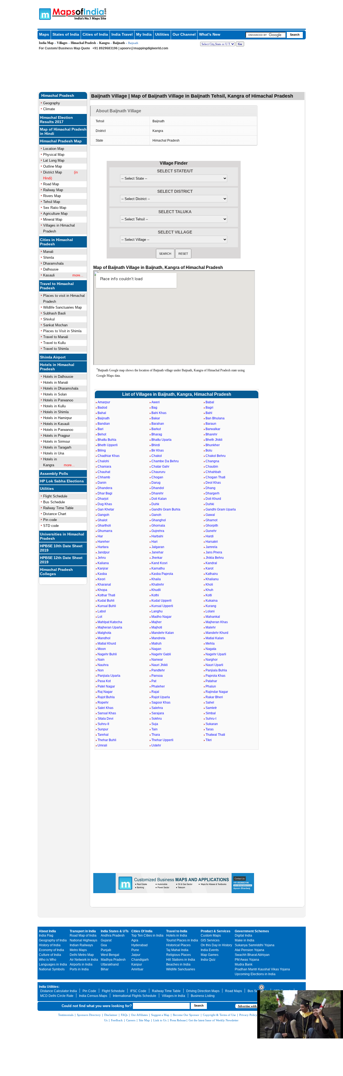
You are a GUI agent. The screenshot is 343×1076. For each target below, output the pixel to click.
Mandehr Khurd (217, 633)
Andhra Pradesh (113, 935)
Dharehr (157, 493)
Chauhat (104, 472)
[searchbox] (265, 35)
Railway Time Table (58, 508)
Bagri (209, 407)
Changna (212, 461)
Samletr (211, 708)
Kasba (102, 574)
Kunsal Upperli (162, 606)
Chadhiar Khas (109, 456)
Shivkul (49, 319)
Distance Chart (54, 514)
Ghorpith (212, 525)
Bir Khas (157, 450)
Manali (48, 252)
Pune (135, 950)
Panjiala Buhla (216, 670)
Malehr (211, 627)
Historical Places (178, 945)
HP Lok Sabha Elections (62, 481)
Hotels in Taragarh (57, 447)
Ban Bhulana (215, 418)
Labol (102, 611)
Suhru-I (211, 718)
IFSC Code (138, 991)
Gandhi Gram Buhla (165, 509)
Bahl (209, 413)
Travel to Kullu (54, 343)
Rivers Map (52, 196)
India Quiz (208, 960)
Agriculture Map (55, 214)
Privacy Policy (248, 1014)
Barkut (156, 429)
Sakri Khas (105, 708)
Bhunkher (213, 445)
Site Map (144, 1020)
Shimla (48, 258)
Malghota (104, 633)
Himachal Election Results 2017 (56, 119)
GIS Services (210, 940)
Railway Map (53, 190)
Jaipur (135, 955)
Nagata (211, 649)
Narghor (212, 659)
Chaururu (158, 472)
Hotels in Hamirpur (57, 418)
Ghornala (158, 525)
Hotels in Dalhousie (58, 377)
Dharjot (103, 499)
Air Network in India (84, 960)
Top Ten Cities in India (147, 935)
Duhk (155, 504)
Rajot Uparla (160, 697)
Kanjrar (103, 568)
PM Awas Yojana (247, 960)
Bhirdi (155, 445)
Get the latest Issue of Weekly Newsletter (213, 1020)
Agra (134, 940)
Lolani (210, 611)
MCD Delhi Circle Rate (56, 996)
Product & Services (215, 931)
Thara (155, 735)
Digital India (243, 935)
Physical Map (53, 155)
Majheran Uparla (110, 627)
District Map (52, 172)
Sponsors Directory (89, 1014)
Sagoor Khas (160, 702)
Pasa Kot (104, 681)
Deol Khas (213, 483)
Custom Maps (211, 935)
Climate (49, 109)
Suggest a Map (160, 1014)
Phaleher (158, 686)
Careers (130, 1020)
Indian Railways (81, 945)
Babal (210, 402)
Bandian (104, 424)
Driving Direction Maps (202, 991)
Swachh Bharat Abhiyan (252, 955)
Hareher (104, 541)
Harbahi (157, 536)
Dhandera (105, 488)
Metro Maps (78, 950)
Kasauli (49, 275)
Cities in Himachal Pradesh (56, 242)
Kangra (104, 43)
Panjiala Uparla (109, 676)
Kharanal (104, 584)
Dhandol (157, 488)
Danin (102, 483)
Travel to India (176, 931)
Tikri (209, 740)
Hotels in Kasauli (56, 424)
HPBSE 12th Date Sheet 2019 (61, 560)
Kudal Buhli (106, 600)
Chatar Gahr (160, 466)
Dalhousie (50, 269)
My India (144, 34)
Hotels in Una (53, 453)
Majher (156, 622)
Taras (210, 729)
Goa (104, 945)
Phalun (211, 686)
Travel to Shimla (56, 349)
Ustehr (156, 745)
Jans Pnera (214, 552)
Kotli (209, 595)
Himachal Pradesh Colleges (56, 571)
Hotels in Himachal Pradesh (57, 367)
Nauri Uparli (214, 665)
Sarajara (157, 713)
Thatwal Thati (215, 735)
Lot (100, 617)
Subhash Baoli (54, 313)
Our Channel (184, 34)
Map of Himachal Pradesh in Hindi (63, 131)
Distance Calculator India (58, 991)
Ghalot (102, 520)
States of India (66, 34)
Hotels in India (176, 935)
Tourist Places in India (182, 940)
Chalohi (103, 461)
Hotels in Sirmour (56, 441)
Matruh (156, 643)
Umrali (102, 745)
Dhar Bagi (105, 493)
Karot (209, 568)
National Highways (83, 940)
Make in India (244, 940)
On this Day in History (216, 945)
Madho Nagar (161, 617)
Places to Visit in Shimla (62, 331)
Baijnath (119, 43)
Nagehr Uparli (216, 654)
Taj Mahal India (177, 950)
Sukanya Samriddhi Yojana (254, 945)
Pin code (50, 520)
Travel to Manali (55, 337)
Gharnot (211, 520)
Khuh (209, 590)
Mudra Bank (243, 964)
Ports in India (79, 969)
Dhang (210, 488)
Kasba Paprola (162, 574)
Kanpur (136, 964)
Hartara (103, 547)
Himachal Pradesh (83, 43)
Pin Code (89, 991)
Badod (102, 407)
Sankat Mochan (55, 325)
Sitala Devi (105, 718)
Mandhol (104, 638)
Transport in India (83, 931)
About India (47, 931)
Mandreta (158, 638)
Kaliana (103, 563)
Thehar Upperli (162, 740)
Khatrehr (157, 584)
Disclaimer (110, 1014)
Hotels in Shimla (56, 412)
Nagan (156, 649)
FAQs (124, 1014)
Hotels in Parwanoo (58, 400)
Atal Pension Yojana (249, 950)
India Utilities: (49, 987)
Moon (102, 649)
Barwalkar (213, 429)
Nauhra (103, 665)
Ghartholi (104, 525)
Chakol (156, 456)
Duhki (210, 504)
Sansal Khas (107, 713)
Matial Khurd (107, 643)
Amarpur (104, 402)
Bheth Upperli (108, 445)
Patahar (211, 681)
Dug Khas (105, 504)
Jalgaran (157, 547)
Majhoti (156, 627)
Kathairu (212, 574)
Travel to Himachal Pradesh (57, 286)
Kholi (209, 584)
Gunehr (211, 531)
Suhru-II (103, 724)
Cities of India (95, 34)
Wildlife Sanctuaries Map (62, 307)
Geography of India (53, 940)
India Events (210, 950)
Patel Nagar (106, 686)
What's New (209, 34)
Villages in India (173, 996)
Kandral (211, 563)
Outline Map (52, 166)
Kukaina (212, 600)
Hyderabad (139, 945)
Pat (153, 681)
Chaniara (104, 466)
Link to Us (159, 1020)
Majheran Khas (217, 622)
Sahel (210, 702)
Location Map (53, 149)
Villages (62, 43)
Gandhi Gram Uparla (221, 509)
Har (100, 536)
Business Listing (203, 996)
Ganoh (156, 515)
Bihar (105, 969)
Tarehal (103, 735)
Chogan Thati (215, 477)
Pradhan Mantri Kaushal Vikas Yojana (262, 969)
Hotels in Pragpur (56, 436)
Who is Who (47, 960)
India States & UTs (115, 931)
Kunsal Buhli (107, 606)
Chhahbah (213, 472)
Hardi (210, 536)
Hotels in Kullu (54, 406)
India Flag (46, 935)
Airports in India (81, 964)
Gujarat (106, 940)
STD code (51, 526)
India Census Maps (93, 996)
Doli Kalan (159, 499)
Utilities (162, 34)
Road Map (51, 184)
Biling (102, 450)
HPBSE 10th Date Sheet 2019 (61, 548)
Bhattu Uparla (161, 440)
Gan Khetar (106, 509)
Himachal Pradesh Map (61, 141)
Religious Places (178, 955)
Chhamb (104, 477)
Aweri (155, 402)
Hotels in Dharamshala (60, 388)
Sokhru (156, 718)
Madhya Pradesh (113, 960)
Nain (101, 659)
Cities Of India (141, 931)
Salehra (157, 708)
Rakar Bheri (214, 697)
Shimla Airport (53, 357)
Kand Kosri (159, 563)
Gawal (210, 515)
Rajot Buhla (106, 697)
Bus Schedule (54, 502)
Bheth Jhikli (214, 440)
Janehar (157, 552)
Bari (100, 429)
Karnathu (158, 568)
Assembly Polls (54, 473)
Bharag (156, 434)
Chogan (157, 477)
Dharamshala (53, 263)
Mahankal (213, 617)
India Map (46, 43)
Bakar (155, 418)
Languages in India (53, 964)
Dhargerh (212, 493)
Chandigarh (140, 960)
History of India (50, 945)
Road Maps (233, 991)
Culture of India (50, 955)
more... (77, 275)
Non (101, 670)
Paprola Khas (215, 676)
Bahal (102, 413)
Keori (101, 579)
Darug (156, 483)
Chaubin (212, 466)
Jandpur (104, 552)
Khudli (156, 590)
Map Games (209, 955)
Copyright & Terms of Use (219, 1014)
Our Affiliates (139, 1014)
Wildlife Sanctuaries (180, 969)
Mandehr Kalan (162, 633)
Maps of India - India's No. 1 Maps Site (44, 13)
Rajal (155, 692)
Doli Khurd (213, 499)
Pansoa (157, 676)
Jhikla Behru (215, 558)
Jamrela (211, 547)
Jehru (102, 558)
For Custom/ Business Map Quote (64, 48)
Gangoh (103, 515)
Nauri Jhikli (159, 665)
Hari (154, 541)
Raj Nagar (105, 692)
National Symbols (52, 969)
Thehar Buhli (107, 740)
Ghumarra (105, 531)
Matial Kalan (215, 638)
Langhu (157, 611)
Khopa (102, 590)
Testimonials (65, 1014)
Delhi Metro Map (82, 955)
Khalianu (212, 579)
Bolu (209, 450)
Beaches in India (178, 964)
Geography (51, 103)
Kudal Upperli (161, 600)
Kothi (155, 595)
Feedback (117, 1020)
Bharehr (211, 434)
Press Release (178, 1020)
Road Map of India (83, 935)
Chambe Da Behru (165, 461)
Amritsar (137, 969)
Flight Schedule (55, 496)
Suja (154, 724)
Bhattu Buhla (107, 440)
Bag (154, 407)
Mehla (210, 643)
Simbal (211, 713)
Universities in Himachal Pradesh (62, 536)
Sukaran (212, 724)
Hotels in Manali (55, 382)
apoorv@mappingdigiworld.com (144, 48)
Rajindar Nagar (217, 692)
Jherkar (156, 558)
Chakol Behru (216, 456)
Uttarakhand (110, 964)
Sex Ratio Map (54, 208)
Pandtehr (158, 670)
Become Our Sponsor (186, 1014)
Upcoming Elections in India (255, 974)
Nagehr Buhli (107, 654)
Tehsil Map (51, 202)
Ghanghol (158, 520)
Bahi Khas (158, 413)
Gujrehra (157, 531)
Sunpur (103, 729)
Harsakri (212, 541)
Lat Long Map (53, 160)
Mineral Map (52, 219)
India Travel (122, 34)
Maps (44, 34)
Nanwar (157, 659)
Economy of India (51, 950)
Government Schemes (252, 931)
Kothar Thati (106, 595)
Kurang (211, 606)
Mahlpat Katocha (110, 622)
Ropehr (103, 702)
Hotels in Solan (55, 394)
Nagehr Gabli (161, 654)
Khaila (156, 579)
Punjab (106, 950)
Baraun (211, 424)
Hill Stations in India (180, 960)
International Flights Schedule (134, 996)
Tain (154, 729)
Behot (102, 434)
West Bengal (110, 955)
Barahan (157, 424)
